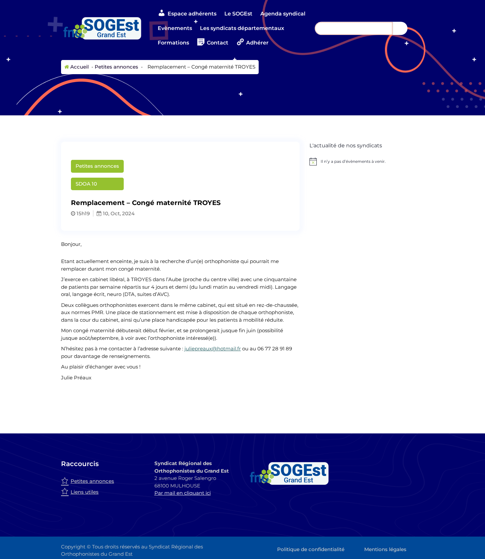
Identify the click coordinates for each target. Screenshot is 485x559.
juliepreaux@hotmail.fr (212, 348)
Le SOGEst (238, 14)
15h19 (82, 213)
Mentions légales (385, 549)
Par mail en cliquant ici (182, 493)
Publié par (253, 175)
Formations (173, 43)
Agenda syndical (283, 14)
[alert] (366, 161)
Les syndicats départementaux (242, 28)
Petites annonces (116, 67)
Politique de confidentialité (310, 549)
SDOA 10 (86, 184)
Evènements (175, 28)
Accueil (79, 67)
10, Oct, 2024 (118, 213)
